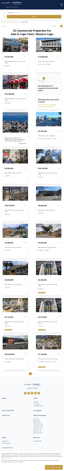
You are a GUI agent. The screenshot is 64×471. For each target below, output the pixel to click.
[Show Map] (61, 26)
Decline (49, 467)
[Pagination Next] (37, 373)
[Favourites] (25, 57)
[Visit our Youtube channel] (38, 393)
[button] (14, 12)
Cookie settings (38, 467)
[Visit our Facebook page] (25, 393)
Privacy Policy (8, 458)
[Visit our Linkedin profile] (28, 393)
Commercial (10, 22)
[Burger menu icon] (61, 4)
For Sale (17, 22)
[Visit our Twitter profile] (35, 393)
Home (3, 22)
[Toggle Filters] (4, 16)
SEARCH (34, 17)
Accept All (58, 467)
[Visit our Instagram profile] (32, 393)
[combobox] (23, 12)
